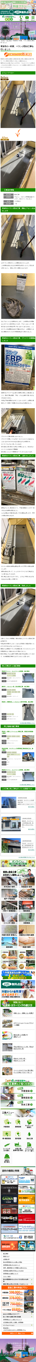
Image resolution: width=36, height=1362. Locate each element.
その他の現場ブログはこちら (27, 857)
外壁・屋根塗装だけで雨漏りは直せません (15, 1268)
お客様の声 (6, 1259)
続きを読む (31, 806)
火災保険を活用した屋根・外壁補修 (13, 1322)
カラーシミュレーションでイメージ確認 (23, 1024)
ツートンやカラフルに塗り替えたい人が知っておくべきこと (23, 1071)
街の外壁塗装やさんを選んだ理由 (12, 1262)
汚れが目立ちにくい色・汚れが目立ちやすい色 (23, 1048)
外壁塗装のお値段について (10, 1273)
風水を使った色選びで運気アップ (21, 1036)
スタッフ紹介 (7, 1276)
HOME (3, 40)
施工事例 (9, 40)
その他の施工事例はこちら (27, 723)
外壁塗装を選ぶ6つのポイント (11, 1265)
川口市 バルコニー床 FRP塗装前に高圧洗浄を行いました (27, 845)
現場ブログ (6, 1256)
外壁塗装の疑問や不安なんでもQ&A (13, 1271)
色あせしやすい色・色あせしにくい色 (20, 1059)
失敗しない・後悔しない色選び (23, 1013)
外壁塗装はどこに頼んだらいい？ (12, 1319)
